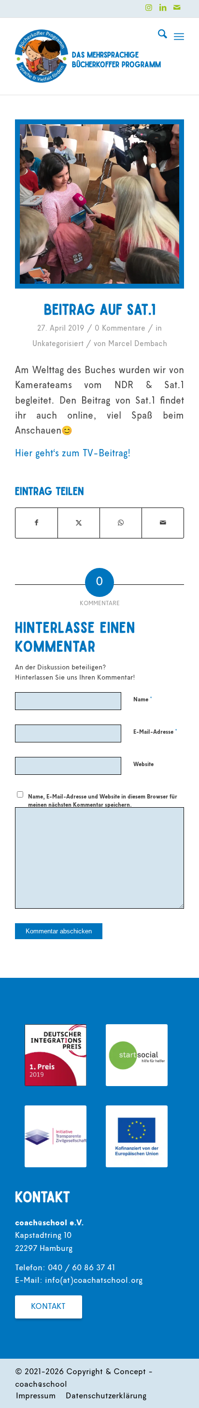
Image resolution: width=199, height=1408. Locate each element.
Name (142, 700)
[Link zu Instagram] (149, 7)
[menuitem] (157, 36)
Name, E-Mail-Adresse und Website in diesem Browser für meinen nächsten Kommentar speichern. (102, 801)
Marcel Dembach (137, 344)
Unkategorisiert (58, 344)
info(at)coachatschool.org (93, 1281)
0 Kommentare (120, 329)
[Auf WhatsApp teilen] (121, 523)
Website (143, 765)
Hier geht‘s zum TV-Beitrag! (72, 454)
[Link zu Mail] (177, 7)
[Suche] (157, 36)
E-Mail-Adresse (155, 732)
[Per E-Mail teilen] (163, 523)
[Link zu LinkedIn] (163, 7)
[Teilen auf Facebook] (36, 523)
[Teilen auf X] (79, 523)
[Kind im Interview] (99, 204)
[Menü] (179, 36)
